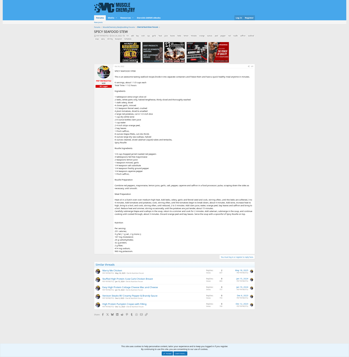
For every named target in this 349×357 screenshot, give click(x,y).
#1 (252, 66)
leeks (179, 36)
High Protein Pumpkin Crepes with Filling (124, 304)
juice (166, 36)
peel (216, 36)
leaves (172, 36)
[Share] (248, 66)
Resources (125, 17)
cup (148, 36)
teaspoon (118, 39)
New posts (98, 22)
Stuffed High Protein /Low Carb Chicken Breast (127, 278)
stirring (110, 39)
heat (160, 36)
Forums (100, 17)
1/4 (127, 36)
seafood (251, 36)
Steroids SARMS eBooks (148, 17)
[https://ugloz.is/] (130, 52)
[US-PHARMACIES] (174, 52)
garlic (154, 36)
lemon (186, 36)
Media (111, 17)
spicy (103, 39)
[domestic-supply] (152, 52)
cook (143, 36)
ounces (209, 36)
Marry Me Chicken (112, 270)
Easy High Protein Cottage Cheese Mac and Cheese (130, 287)
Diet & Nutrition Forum (135, 273)
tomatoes (128, 39)
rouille (235, 36)
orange (202, 36)
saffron (243, 36)
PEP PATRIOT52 (102, 35)
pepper (223, 36)
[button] (116, 17)
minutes (194, 36)
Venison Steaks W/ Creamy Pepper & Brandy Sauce (129, 295)
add (132, 36)
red (229, 36)
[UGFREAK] (197, 52)
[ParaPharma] (218, 52)
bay (137, 36)
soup (97, 39)
